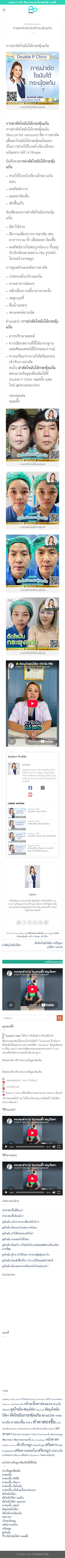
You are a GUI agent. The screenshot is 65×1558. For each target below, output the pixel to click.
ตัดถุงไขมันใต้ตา (20, 817)
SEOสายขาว (6, 1404)
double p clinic (8, 1399)
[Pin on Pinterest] (40, 922)
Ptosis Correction (37, 1399)
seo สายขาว (56, 1399)
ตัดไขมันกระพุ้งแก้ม (25, 1414)
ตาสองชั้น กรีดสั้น (10, 1478)
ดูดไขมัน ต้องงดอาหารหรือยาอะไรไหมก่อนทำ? (25, 1266)
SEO (48, 1399)
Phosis (18, 1399)
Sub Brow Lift (17, 1404)
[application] (32, 1133)
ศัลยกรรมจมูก (57, 1434)
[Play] (6, 1146)
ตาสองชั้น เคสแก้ (10, 1505)
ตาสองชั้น (18, 1422)
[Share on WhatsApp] (18, 922)
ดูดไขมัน (17, 1409)
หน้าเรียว (44, 936)
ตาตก (59, 1415)
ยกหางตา (6, 1516)
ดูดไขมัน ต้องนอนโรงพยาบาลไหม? (19, 1227)
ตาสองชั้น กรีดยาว (11, 1482)
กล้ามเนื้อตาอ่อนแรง (38, 1404)
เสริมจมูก (44, 1450)
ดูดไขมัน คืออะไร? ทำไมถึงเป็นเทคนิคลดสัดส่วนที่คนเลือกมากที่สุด (30, 1246)
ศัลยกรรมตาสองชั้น (22, 1439)
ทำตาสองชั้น (44, 1422)
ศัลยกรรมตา (7, 1439)
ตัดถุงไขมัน (40, 1410)
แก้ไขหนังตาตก (34, 1455)
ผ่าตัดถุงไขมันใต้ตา (11, 945)
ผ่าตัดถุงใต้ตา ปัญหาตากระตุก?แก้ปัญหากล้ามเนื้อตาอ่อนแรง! (41, 849)
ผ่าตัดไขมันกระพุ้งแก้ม (32, 24)
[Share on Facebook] (24, 922)
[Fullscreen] (58, 1146)
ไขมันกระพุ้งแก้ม (47, 1455)
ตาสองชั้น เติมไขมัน (12, 1486)
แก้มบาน (16, 1455)
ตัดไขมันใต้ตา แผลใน (13, 1497)
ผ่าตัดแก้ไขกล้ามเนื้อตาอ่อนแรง (43, 1429)
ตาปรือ (6, 1422)
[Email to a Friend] (35, 922)
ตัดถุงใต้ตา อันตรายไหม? (37, 811)
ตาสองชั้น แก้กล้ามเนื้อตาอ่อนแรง (19, 1490)
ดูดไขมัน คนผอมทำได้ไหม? (15, 1239)
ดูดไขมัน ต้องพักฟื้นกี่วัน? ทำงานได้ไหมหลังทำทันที (27, 1260)
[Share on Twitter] (29, 922)
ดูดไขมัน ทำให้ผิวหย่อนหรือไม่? (18, 1233)
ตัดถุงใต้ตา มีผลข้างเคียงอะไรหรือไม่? (42, 836)
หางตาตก (13, 1445)
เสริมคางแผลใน (25, 1450)
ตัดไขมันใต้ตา (49, 1415)
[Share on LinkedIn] (46, 922)
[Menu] (4, 10)
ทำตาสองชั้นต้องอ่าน (18, 829)
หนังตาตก (52, 1439)
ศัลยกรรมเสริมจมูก (38, 1440)
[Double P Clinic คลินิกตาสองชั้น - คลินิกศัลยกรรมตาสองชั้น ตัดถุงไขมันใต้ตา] (32, 10)
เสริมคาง (51, 1444)
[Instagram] (42, 787)
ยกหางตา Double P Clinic (25, 1434)
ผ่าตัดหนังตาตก (24, 1429)
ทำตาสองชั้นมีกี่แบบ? (12, 1210)
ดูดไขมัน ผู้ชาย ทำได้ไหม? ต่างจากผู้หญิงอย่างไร (25, 1254)
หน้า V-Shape (34, 936)
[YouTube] (30, 794)
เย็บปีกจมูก (24, 1444)
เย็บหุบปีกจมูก (38, 1445)
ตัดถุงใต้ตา (29, 1409)
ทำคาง (29, 1422)
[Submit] (60, 1018)
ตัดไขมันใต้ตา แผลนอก (13, 1501)
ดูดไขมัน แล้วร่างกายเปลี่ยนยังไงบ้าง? (20, 1221)
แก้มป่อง (25, 1455)
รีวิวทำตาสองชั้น (44, 1434)
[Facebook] (30, 787)
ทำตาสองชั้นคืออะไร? (13, 1216)
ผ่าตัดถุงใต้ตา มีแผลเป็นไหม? (39, 823)
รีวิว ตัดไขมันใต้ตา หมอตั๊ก (15, 1536)
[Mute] (53, 1146)
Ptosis (24, 1399)
